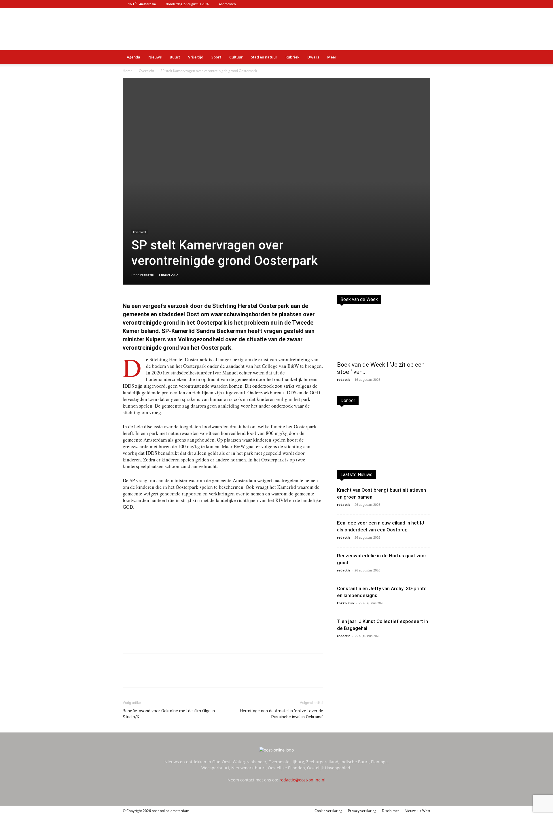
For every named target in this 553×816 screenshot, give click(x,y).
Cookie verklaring (328, 810)
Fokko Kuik (346, 603)
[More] (215, 675)
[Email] (188, 675)
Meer (331, 57)
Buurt (175, 57)
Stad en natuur (264, 57)
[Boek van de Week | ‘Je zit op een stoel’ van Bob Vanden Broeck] (383, 334)
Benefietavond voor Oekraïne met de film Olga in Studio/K (169, 714)
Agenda (133, 57)
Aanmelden (227, 4)
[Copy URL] (201, 675)
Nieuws (155, 57)
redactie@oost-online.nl (302, 780)
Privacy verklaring (362, 810)
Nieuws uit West (417, 810)
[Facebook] (161, 675)
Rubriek (292, 57)
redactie (147, 274)
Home (127, 70)
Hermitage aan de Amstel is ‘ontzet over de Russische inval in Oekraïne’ (281, 714)
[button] (423, 57)
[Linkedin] (174, 675)
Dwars (313, 57)
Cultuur (236, 57)
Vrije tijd (195, 57)
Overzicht (146, 70)
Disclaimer (390, 810)
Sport (216, 57)
